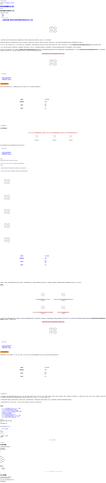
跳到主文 (1, 8)
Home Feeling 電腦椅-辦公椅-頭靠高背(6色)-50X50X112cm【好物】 (11, 415)
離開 (4, 481)
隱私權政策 (57, 471)
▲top (1, 430)
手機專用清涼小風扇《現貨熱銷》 (7, 413)
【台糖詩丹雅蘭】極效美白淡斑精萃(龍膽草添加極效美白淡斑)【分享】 (17, 19)
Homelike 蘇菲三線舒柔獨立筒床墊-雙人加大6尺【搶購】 (10, 410)
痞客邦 (5, 426)
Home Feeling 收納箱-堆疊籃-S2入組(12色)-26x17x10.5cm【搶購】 (11, 408)
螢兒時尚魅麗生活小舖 (7, 6)
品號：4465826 (4, 73)
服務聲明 (61, 471)
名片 (2, 16)
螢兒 (1, 421)
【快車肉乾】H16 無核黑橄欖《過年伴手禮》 (8, 412)
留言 (6, 426)
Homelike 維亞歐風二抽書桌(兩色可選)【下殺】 (9, 414)
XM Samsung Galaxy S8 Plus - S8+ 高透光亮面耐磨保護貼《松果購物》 (12, 411)
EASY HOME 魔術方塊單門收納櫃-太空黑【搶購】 (9, 409)
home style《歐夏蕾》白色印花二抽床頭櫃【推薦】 (9, 417)
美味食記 (6, 428)
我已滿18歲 (2, 481)
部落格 (3, 15)
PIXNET (47, 471)
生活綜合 (7, 12)
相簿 (2, 14)
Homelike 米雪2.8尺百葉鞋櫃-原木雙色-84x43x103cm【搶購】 (11, 416)
